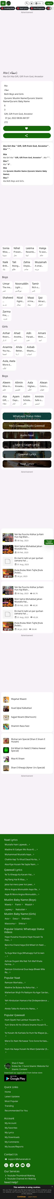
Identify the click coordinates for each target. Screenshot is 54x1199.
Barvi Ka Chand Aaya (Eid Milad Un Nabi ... (25, 946)
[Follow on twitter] (17, 1165)
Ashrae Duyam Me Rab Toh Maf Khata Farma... (23, 963)
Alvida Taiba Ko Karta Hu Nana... (22, 1008)
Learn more (32, 1197)
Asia (8, 918)
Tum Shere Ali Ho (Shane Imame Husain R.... (26, 1026)
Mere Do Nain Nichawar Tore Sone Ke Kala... (26, 1042)
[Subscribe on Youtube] (23, 1165)
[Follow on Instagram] (28, 1165)
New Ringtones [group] (37, 8)
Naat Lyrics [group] (22, 8)
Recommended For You (16, 1110)
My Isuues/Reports (14, 1146)
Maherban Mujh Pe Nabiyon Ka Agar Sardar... (27, 994)
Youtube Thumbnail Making (19, 1175)
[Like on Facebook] (12, 1165)
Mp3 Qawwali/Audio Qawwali (27, 425)
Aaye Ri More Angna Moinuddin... (22, 894)
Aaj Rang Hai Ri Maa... (16, 879)
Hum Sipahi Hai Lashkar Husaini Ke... (24, 1019)
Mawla (9, 904)
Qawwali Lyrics (27, 454)
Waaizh (30, 904)
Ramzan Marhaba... (15, 982)
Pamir (19, 904)
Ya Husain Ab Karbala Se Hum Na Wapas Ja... (26, 1034)
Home (8, 1091)
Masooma (11, 923)
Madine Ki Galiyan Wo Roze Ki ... (21, 849)
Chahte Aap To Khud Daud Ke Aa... (23, 859)
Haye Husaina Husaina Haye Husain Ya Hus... (24, 938)
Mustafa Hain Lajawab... (18, 844)
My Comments (12, 1141)
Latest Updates (12, 1096)
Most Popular (11, 1101)
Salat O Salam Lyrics (27, 444)
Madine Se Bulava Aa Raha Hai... (21, 987)
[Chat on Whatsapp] (6, 1165)
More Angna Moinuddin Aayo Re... (23, 889)
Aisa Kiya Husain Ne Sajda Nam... (22, 864)
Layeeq (9, 909)
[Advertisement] (27, 41)
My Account (10, 1123)
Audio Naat (27, 435)
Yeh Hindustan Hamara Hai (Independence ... (27, 1002)
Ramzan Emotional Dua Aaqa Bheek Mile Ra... (25, 971)
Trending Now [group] (7, 8)
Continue (21, 1196)
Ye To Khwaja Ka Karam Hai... (20, 874)
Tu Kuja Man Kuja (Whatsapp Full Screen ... (24, 955)
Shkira (23, 923)
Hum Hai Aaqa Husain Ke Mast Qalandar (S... (27, 1051)
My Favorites (11, 1127)
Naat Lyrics (27, 463)
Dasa (16, 918)
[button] (27, 3)
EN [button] (38, 3)
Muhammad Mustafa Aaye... (20, 854)
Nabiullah (21, 909)
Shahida (27, 918)
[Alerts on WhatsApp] (49, 542)
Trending (9, 1105)
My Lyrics (9, 1132)
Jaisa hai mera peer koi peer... (20, 884)
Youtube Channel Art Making (20, 1178)
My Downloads (12, 1137)
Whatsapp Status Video (27, 416)
